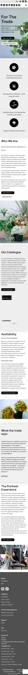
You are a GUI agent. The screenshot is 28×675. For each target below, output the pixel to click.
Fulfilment (4, 594)
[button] (26, 5)
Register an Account (7, 612)
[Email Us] (21, 1)
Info (2, 628)
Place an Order (5, 602)
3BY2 (18, 673)
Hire (2, 583)
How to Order (5, 599)
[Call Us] (17, 1)
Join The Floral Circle (7, 615)
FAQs (2, 623)
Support (3, 620)
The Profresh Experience (9, 610)
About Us (4, 630)
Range (3, 578)
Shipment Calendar (7, 604)
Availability (4, 597)
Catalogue (4, 581)
